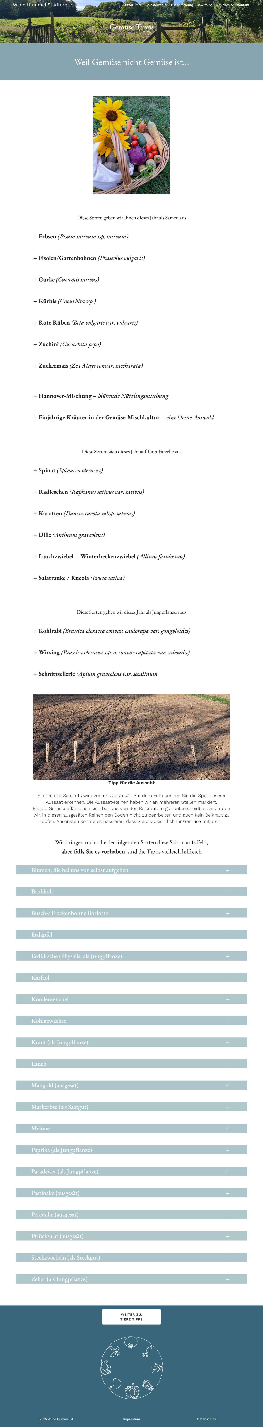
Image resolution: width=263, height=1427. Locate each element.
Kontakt (243, 5)
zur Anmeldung (182, 5)
